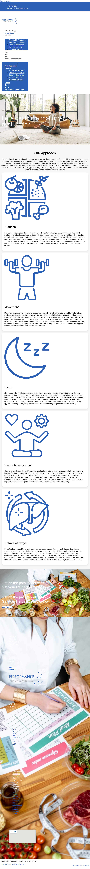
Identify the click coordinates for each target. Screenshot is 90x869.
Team (14, 721)
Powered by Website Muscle (81, 865)
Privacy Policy (5, 864)
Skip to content (5, 1)
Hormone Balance (16, 49)
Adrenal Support (15, 783)
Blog (14, 725)
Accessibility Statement (17, 864)
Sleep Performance (17, 779)
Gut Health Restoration (16, 769)
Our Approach (16, 718)
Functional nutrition (16, 775)
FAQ (13, 723)
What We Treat (14, 713)
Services (8, 35)
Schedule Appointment (13, 59)
